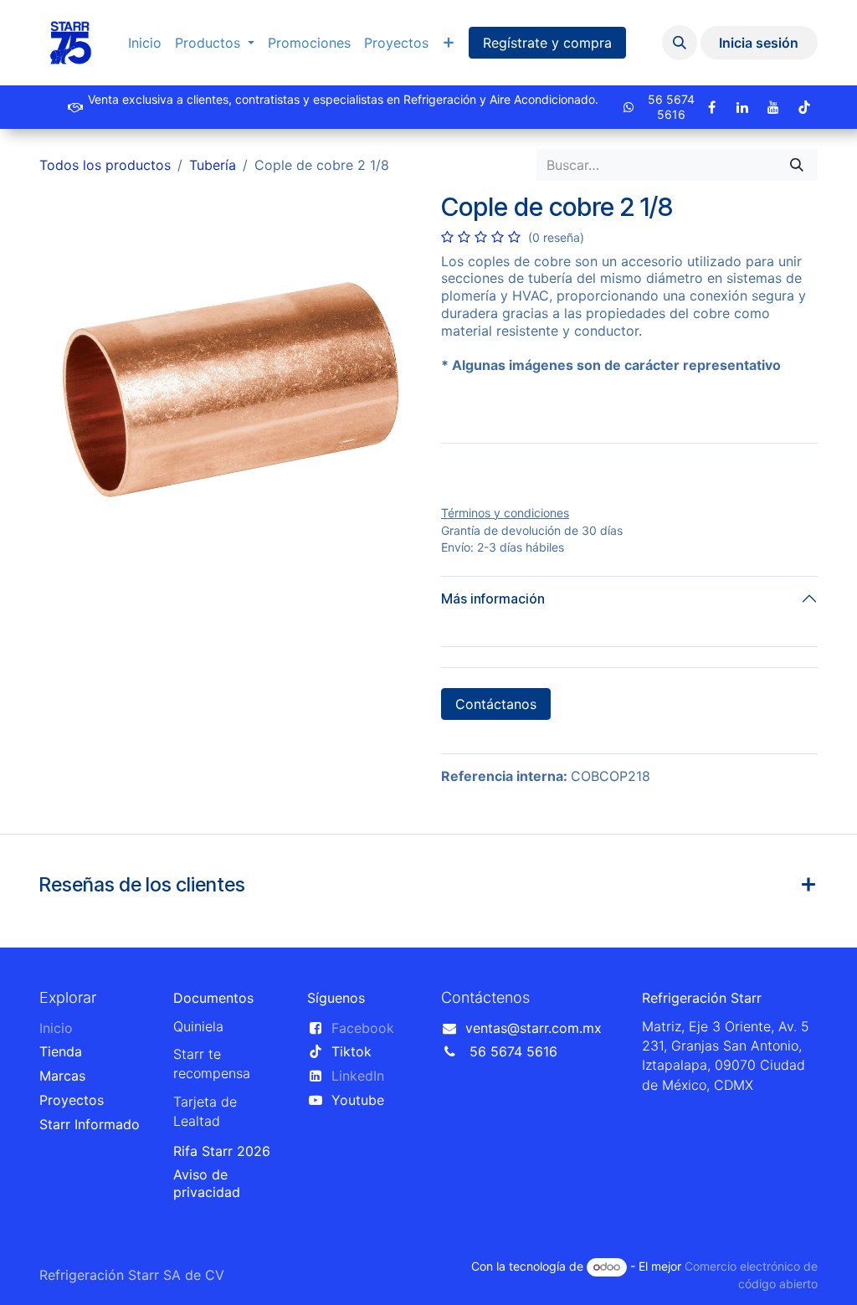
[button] (679, 42)
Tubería (212, 165)
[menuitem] (144, 43)
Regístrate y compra (547, 42)
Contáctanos (495, 704)
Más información (493, 598)
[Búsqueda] (797, 165)
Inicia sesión (758, 42)
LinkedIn (357, 1075)
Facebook (362, 1028)
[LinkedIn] (742, 107)
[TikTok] (804, 107)
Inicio (56, 1028)
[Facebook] (711, 107)
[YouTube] (773, 107)
